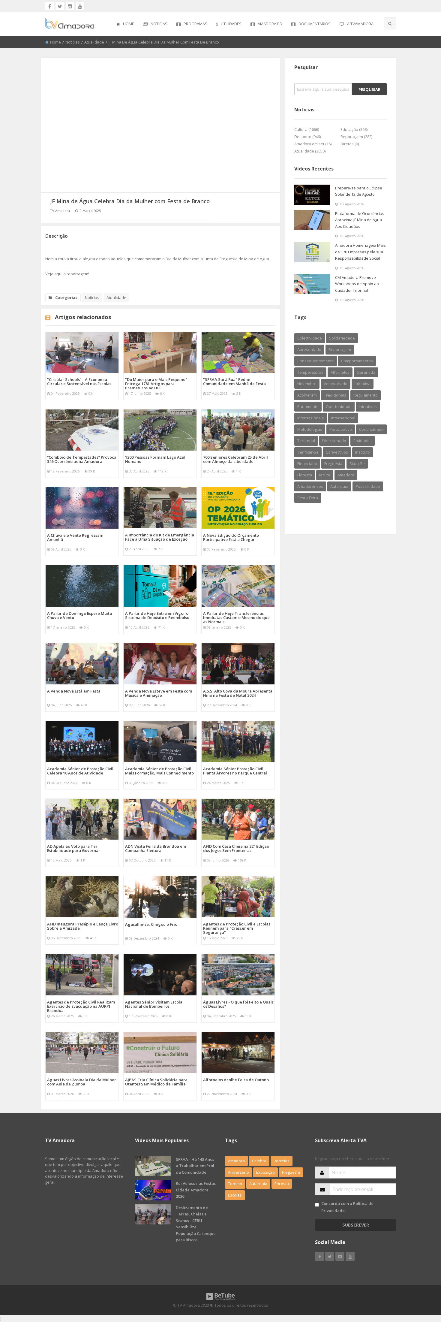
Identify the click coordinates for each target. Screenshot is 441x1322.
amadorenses (310, 486)
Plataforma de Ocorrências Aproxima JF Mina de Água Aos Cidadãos (359, 220)
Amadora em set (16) (313, 143)
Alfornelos (340, 372)
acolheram (307, 395)
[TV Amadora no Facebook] (49, 6)
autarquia (339, 486)
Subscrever (355, 1225)
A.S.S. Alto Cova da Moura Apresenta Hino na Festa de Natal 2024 (237, 693)
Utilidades (231, 23)
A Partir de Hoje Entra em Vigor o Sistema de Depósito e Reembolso (157, 615)
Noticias (72, 42)
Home (128, 23)
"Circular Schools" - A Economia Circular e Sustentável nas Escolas (79, 381)
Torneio (235, 1183)
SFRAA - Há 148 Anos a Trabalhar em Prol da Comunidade (195, 1166)
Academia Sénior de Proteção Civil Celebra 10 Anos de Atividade (80, 771)
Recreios (282, 1161)
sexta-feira (307, 497)
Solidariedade (342, 338)
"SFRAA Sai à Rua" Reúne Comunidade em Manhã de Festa (234, 381)
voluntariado (335, 383)
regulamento (365, 395)
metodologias (309, 429)
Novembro (306, 383)
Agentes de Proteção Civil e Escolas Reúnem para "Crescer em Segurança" (236, 928)
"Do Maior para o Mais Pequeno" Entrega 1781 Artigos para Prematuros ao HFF (156, 384)
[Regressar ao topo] (421, 1284)
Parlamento (308, 406)
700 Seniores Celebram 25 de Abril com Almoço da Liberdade (235, 459)
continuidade (371, 429)
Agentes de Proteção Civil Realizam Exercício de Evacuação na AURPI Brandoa (81, 1006)
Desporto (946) (307, 136)
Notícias (159, 23)
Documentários (314, 23)
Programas (195, 23)
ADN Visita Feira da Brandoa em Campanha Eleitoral (155, 848)
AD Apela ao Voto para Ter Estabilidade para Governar (73, 848)
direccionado (334, 440)
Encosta (281, 1183)
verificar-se (308, 452)
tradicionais (335, 395)
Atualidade (94, 42)
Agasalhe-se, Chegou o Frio (151, 924)
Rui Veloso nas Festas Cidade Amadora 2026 (196, 1190)
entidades (362, 440)
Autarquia (258, 1183)
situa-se (357, 463)
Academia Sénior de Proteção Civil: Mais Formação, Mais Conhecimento (159, 771)
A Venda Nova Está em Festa (73, 691)
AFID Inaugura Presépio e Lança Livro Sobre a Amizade (82, 926)
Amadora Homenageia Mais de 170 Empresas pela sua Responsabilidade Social (360, 252)
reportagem (339, 349)
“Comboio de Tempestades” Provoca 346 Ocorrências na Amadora (81, 459)
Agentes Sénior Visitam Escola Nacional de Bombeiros (153, 1004)
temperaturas (310, 372)
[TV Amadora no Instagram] (69, 6)
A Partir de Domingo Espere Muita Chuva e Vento (79, 615)
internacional (343, 418)
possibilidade (368, 486)
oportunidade (339, 406)
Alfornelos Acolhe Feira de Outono (236, 1079)
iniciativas (368, 406)
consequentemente (315, 361)
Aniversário (238, 1172)
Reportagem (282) (356, 136)
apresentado (309, 349)
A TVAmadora (360, 23)
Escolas (235, 1195)
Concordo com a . (347, 1207)
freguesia (333, 463)
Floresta (304, 475)
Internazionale (310, 418)
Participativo (340, 429)
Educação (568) (354, 129)
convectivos (337, 452)
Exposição (265, 1172)
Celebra (259, 1161)
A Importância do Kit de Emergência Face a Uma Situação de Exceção (159, 537)
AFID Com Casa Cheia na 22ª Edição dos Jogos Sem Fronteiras (236, 848)
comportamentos (357, 361)
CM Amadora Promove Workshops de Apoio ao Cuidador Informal (357, 284)
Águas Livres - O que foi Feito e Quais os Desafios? (238, 1004)
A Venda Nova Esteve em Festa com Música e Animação (158, 693)
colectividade (309, 338)
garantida (366, 372)
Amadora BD (270, 23)
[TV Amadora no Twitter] (59, 6)
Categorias (66, 297)
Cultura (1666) (306, 129)
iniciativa (362, 383)
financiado (307, 463)
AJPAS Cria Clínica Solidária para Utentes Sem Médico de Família (156, 1082)
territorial (306, 440)
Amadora (346, 475)
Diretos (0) (349, 143)
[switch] (317, 1205)
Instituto (362, 452)
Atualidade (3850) (310, 151)
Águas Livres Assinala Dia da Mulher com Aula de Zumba (81, 1082)
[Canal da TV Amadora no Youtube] (80, 6)
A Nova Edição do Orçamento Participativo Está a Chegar (231, 537)
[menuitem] (125, 24)
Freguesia (291, 1172)
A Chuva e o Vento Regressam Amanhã (75, 537)
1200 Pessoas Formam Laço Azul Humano (155, 459)
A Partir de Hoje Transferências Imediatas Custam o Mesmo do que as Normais (236, 617)
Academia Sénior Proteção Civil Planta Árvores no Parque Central (235, 771)
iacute (324, 475)
